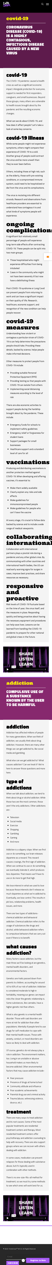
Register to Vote (38, 1260)
